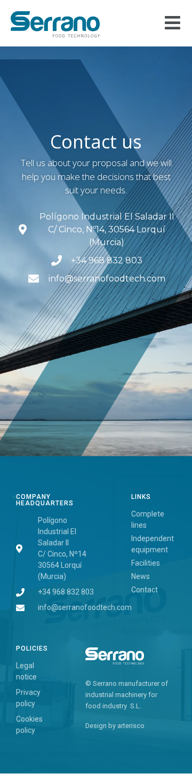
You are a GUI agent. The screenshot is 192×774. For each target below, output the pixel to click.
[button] (173, 23)
